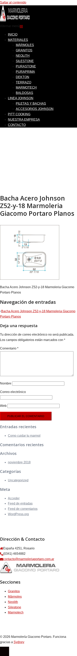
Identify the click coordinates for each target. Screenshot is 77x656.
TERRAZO (23, 82)
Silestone (14, 607)
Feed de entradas (20, 503)
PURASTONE (26, 66)
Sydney (19, 642)
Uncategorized (18, 480)
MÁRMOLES (25, 45)
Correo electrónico (13, 392)
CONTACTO (17, 125)
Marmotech (15, 612)
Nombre (5, 383)
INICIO (12, 34)
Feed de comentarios (23, 508)
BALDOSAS (24, 93)
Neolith (13, 602)
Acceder (14, 498)
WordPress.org (18, 514)
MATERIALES (18, 40)
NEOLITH (23, 55)
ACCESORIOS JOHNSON (35, 109)
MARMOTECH (26, 87)
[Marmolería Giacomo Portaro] (15, 20)
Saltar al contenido (13, 2)
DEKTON (22, 77)
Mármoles (15, 596)
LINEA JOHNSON (20, 98)
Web (3, 405)
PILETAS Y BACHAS (31, 103)
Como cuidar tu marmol (24, 435)
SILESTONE (25, 61)
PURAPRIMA (25, 71)
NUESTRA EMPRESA (24, 119)
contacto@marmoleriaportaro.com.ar (28, 559)
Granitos (14, 591)
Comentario (9, 348)
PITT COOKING (19, 114)
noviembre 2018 (19, 462)
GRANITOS (24, 50)
